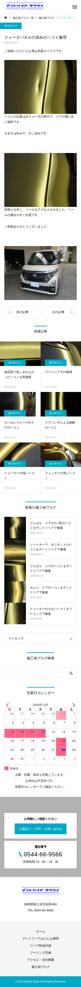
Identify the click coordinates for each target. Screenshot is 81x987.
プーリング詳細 (40, 952)
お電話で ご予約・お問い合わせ (40, 829)
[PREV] (8, 705)
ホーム (40, 931)
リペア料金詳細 (40, 945)
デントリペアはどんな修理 (40, 938)
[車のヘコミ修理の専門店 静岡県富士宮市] (24, 6)
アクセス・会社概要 (40, 959)
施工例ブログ (10, 25)
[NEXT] (72, 705)
